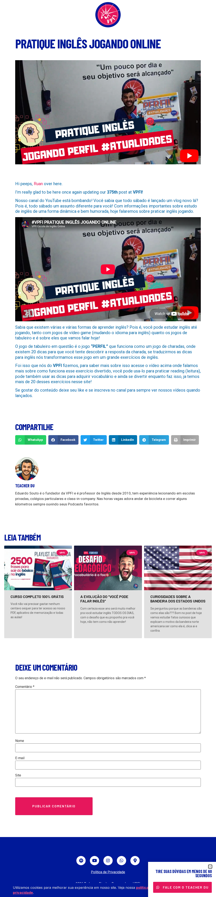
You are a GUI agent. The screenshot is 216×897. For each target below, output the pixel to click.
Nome (19, 741)
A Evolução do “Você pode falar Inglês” (104, 598)
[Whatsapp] (121, 860)
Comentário (24, 686)
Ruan (38, 183)
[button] (30, 440)
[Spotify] (81, 860)
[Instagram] (108, 860)
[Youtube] (94, 860)
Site (18, 775)
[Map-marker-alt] (135, 860)
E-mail (19, 758)
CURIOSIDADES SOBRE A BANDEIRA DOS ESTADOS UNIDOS (177, 598)
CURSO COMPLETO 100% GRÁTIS (37, 596)
